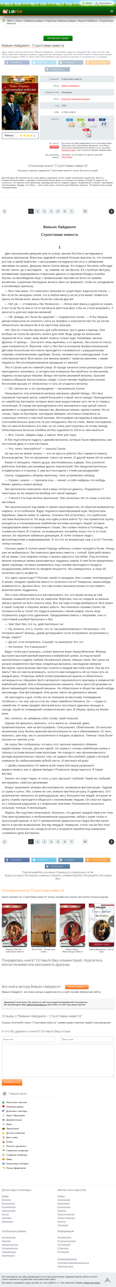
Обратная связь (65, 1266)
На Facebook (16, 62)
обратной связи (92, 1282)
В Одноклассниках (99, 62)
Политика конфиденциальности (73, 1262)
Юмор (9, 1159)
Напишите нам (68, 150)
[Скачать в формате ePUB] (81, 126)
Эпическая (63, 1225)
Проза (9, 1124)
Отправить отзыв (12, 1082)
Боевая (61, 1196)
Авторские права (58, 38)
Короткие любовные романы (76, 99)
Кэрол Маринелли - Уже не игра (101, 950)
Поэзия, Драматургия (16, 1168)
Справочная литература (17, 1150)
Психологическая (66, 1214)
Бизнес (9, 1142)
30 (85, 211)
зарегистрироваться (36, 1004)
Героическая (64, 1200)
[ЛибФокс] (12, 11)
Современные (9, 1252)
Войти (89, 3)
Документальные (14, 1120)
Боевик (5, 1196)
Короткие (6, 1241)
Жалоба (54, 147)
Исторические (9, 1207)
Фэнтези (62, 1221)
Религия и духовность (16, 1146)
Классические (8, 1210)
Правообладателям (67, 1259)
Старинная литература (16, 1155)
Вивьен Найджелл (70, 85)
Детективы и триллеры (16, 1111)
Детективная (64, 1203)
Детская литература (15, 1133)
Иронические (8, 1203)
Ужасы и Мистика (66, 1218)
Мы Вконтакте (57, 69)
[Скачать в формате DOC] (103, 126)
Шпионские (7, 1221)
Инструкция (67, 157)
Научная (62, 1210)
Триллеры (7, 1218)
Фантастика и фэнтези (16, 1102)
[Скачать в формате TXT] (92, 126)
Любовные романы (14, 1107)
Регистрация (105, 3)
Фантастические (10, 1244)
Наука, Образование (15, 1115)
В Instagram (69, 62)
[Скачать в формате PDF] (87, 136)
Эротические (8, 1255)
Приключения (12, 1129)
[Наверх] (107, 1281)
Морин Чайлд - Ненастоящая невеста (72, 950)
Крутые (5, 1214)
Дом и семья (12, 1137)
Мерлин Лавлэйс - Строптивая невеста (14, 950)
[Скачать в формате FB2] (70, 126)
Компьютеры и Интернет (17, 1164)
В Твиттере (42, 62)
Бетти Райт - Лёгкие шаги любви (43, 950)
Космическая (64, 1207)
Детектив (6, 1200)
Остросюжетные (10, 1248)
